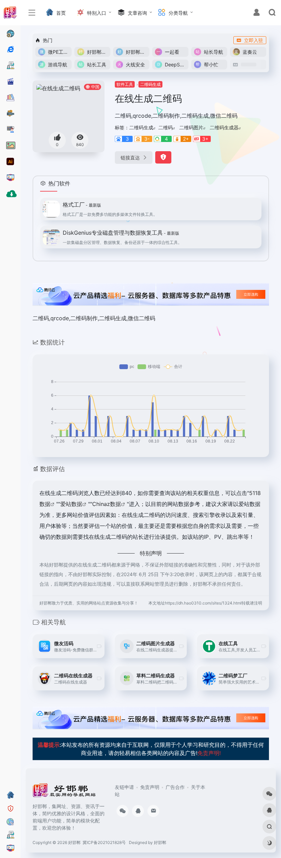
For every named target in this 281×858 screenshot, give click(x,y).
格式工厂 (82, 204)
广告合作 (175, 787)
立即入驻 (253, 40)
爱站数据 (71, 503)
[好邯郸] (65, 792)
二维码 (165, 127)
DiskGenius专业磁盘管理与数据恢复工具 (121, 232)
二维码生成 (150, 84)
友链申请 (124, 787)
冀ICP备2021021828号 (104, 842)
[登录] (256, 13)
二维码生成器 (224, 127)
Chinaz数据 (106, 503)
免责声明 (149, 787)
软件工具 (125, 84)
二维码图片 (191, 127)
